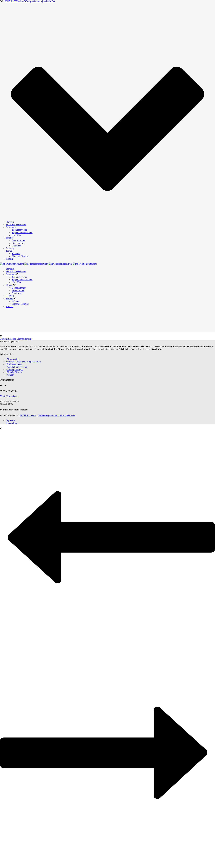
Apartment (17, 245)
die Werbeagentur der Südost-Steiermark (56, 415)
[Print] (1, 336)
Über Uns (16, 235)
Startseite (10, 222)
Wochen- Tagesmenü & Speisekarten (24, 361)
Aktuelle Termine (15, 372)
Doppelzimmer (18, 240)
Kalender (16, 253)
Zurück (3, 339)
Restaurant (11, 227)
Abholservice (13, 359)
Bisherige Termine (20, 256)
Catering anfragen (15, 369)
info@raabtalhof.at (46, 1)
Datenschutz (11, 423)
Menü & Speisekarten (16, 224)
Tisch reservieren (19, 230)
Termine (9, 251)
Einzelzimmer (18, 243)
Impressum (11, 420)
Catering (10, 248)
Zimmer (9, 237)
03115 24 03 (10, 1)
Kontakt (9, 259)
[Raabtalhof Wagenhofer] (48, 264)
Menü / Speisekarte (9, 396)
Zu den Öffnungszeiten (27, 1)
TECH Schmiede (28, 415)
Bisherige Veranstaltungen (19, 339)
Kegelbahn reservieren (22, 232)
